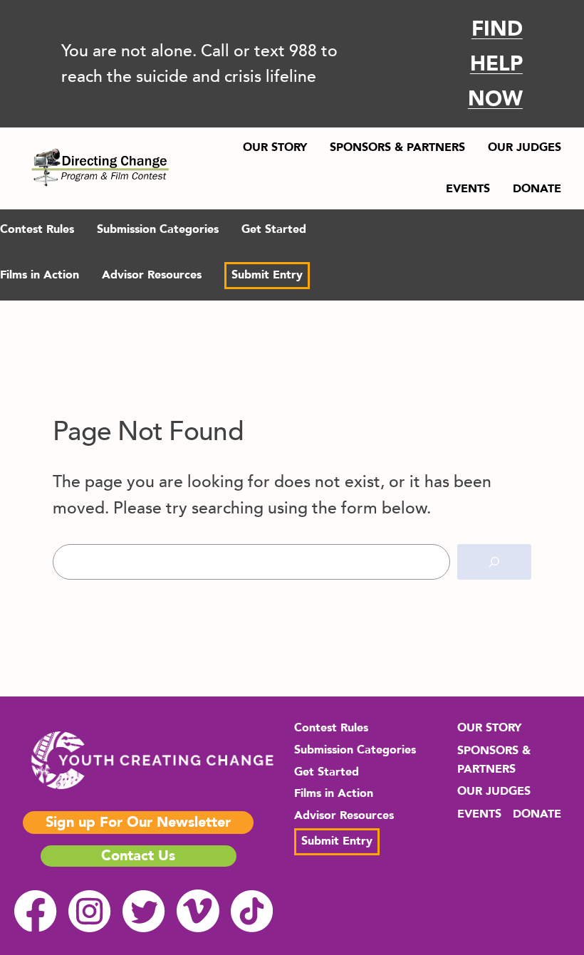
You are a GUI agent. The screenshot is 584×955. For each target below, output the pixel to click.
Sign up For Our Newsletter (138, 822)
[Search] (494, 562)
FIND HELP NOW (495, 64)
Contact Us (138, 855)
